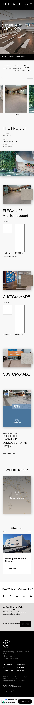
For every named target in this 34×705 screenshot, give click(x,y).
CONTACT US (25, 701)
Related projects (20, 56)
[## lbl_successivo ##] (30, 78)
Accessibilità (9, 692)
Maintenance (8, 671)
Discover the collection (10, 257)
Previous (4, 531)
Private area (7, 664)
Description (11, 56)
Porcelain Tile (22, 668)
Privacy (4, 690)
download (11, 453)
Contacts (20, 671)
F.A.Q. (5, 668)
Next (29, 531)
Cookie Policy (11, 690)
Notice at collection (9, 703)
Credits (15, 692)
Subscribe (25, 624)
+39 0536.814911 (11, 656)
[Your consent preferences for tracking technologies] (3, 702)
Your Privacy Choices (15, 699)
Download (21, 664)
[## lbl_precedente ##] (4, 78)
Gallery (4, 56)
